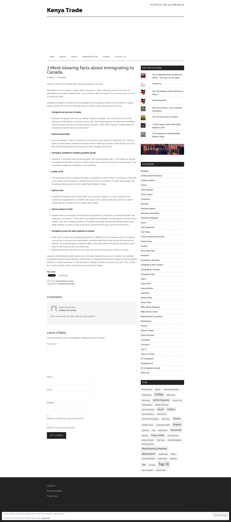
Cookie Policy (45, 518)
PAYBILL (173, 454)
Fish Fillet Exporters (148, 414)
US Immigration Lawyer (150, 368)
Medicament (146, 321)
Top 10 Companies (147, 470)
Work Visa (145, 373)
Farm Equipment (147, 227)
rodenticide (173, 458)
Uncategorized (147, 363)
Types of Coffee (148, 354)
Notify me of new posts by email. (61, 427)
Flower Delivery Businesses (153, 237)
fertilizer (171, 409)
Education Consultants (150, 213)
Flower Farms (146, 241)
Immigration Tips (148, 274)
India (153, 430)
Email (50, 390)
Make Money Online (149, 312)
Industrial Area (147, 288)
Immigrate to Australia (150, 260)
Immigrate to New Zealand (152, 265)
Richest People (147, 330)
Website (50, 402)
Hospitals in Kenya (147, 425)
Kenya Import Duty (173, 435)
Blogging (144, 171)
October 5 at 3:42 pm (67, 310)
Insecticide (176, 430)
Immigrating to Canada (64, 281)
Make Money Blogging (150, 307)
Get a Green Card (148, 251)
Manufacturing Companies (152, 316)
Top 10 (144, 349)
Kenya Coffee (146, 298)
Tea (143, 465)
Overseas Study (163, 454)
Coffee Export (147, 194)
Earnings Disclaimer (54, 491)
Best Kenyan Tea (147, 389)
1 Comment (61, 77)
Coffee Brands (147, 190)
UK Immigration (147, 359)
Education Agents (148, 208)
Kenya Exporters (159, 100)
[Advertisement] (115, 35)
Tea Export (145, 344)
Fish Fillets (145, 232)
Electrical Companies (149, 218)
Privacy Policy (52, 496)
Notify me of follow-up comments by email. (65, 418)
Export (143, 222)
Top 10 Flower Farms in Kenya (165, 117)
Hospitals (145, 255)
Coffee (144, 185)
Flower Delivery (161, 414)
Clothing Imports (148, 180)
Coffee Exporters (161, 400)
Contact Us (156, 84)
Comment (52, 344)
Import (143, 279)
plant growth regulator (148, 458)
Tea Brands (145, 340)
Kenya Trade (65, 10)
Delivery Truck (177, 400)
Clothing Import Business (151, 176)
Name (50, 377)
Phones (144, 326)
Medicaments (148, 454)
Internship (145, 293)
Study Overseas (147, 335)
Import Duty (146, 283)
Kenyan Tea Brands (147, 440)
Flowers (144, 246)
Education (145, 204)
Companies (145, 199)
